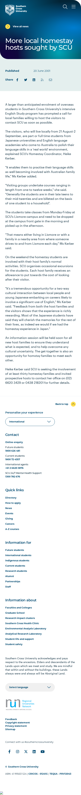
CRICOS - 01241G (38, 773)
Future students (14, 550)
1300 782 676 (12, 476)
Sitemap (10, 729)
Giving (9, 518)
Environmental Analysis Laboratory (25, 628)
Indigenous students (17, 560)
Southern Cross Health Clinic (22, 623)
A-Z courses (12, 529)
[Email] (50, 80)
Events (9, 513)
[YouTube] (42, 752)
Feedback (11, 719)
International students (18, 555)
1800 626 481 (12, 450)
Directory (10, 497)
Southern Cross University (23, 766)
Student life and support (19, 639)
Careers (9, 523)
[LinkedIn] (34, 80)
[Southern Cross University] (16, 10)
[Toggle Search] (65, 7)
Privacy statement (16, 726)
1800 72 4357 (12, 459)
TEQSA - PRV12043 (60, 773)
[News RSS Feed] (42, 80)
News (8, 508)
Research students (16, 571)
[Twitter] (25, 80)
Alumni (9, 576)
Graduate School (15, 612)
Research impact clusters (20, 618)
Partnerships (12, 581)
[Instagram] (18, 752)
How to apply (13, 503)
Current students (15, 565)
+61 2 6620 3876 (14, 468)
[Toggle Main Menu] (73, 7)
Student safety (13, 644)
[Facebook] (17, 80)
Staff (8, 586)
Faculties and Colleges (18, 607)
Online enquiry (14, 442)
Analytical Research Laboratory (23, 633)
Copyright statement (17, 722)
